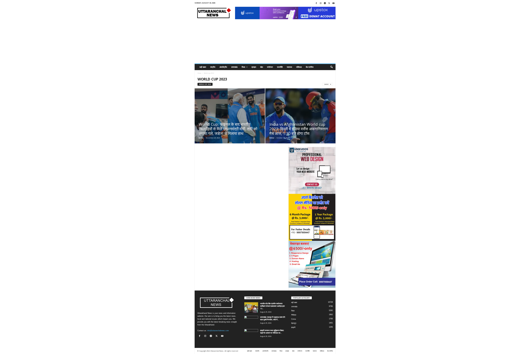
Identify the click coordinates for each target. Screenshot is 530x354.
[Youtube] (333, 3)
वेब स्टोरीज (309, 67)
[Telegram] (325, 3)
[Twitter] (329, 3)
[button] (331, 67)
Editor (201, 138)
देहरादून (293, 323)
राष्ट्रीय (212, 67)
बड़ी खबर (203, 67)
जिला (243, 67)
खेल (261, 67)
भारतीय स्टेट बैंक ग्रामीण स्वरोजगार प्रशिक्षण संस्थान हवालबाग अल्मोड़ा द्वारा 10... (272, 306)
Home (199, 73)
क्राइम (253, 67)
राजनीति (280, 67)
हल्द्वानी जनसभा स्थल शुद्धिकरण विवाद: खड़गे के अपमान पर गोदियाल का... (272, 331)
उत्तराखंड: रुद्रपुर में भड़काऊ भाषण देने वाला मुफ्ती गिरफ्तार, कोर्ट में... (272, 318)
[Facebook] (316, 3)
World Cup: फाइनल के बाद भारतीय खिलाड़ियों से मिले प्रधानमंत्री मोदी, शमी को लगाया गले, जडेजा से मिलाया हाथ (228, 129)
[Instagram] (320, 3)
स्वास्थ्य (289, 67)
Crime (293, 319)
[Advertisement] (265, 42)
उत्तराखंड (234, 67)
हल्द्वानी (293, 327)
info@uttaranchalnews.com (218, 331)
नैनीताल (293, 315)
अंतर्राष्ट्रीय (223, 67)
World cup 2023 (205, 84)
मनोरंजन (270, 67)
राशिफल (299, 67)
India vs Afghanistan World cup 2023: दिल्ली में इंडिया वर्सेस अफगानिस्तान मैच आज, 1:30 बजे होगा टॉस (298, 129)
